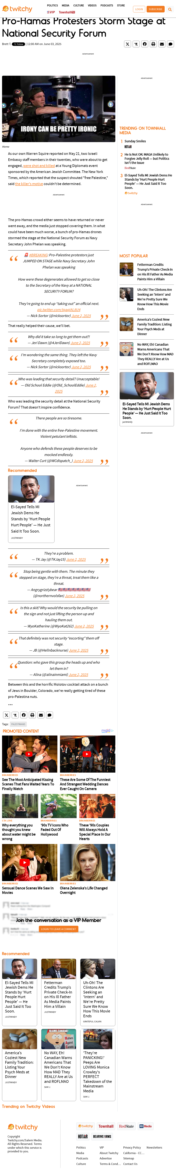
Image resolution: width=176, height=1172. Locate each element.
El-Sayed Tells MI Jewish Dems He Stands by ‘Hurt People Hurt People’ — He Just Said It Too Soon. (30, 519)
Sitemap (128, 1158)
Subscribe (155, 9)
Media (65, 5)
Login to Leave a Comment (58, 929)
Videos (92, 5)
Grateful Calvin (92, 1021)
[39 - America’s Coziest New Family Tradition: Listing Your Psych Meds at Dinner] (126, 324)
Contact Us (130, 1164)
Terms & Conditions (111, 1164)
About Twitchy (109, 1153)
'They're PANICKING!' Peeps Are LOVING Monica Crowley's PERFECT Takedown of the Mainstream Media (97, 1072)
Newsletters (154, 1147)
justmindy (17, 538)
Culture (78, 5)
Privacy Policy (132, 1147)
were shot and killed (39, 166)
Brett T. (6, 44)
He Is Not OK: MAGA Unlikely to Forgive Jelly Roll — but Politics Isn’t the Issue (147, 159)
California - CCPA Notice (134, 1153)
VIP (102, 1147)
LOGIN (139, 9)
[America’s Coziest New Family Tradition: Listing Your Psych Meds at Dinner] (19, 1039)
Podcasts (107, 5)
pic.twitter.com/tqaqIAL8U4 (58, 310)
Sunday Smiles (135, 141)
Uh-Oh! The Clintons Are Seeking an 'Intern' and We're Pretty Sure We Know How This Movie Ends (154, 299)
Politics (52, 5)
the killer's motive (29, 184)
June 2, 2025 (81, 316)
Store (121, 5)
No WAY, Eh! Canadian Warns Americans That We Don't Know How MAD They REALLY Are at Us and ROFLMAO (58, 1067)
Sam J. (47, 1087)
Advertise (106, 1158)
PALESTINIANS (18, 724)
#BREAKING (38, 255)
